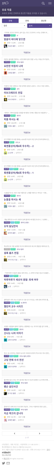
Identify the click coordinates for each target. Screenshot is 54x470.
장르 (5, 25)
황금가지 (6, 458)
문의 (48, 450)
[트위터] (3, 463)
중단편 (43, 20)
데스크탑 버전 (6, 455)
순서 (30, 25)
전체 (10, 20)
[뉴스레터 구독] (8, 463)
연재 (27, 20)
